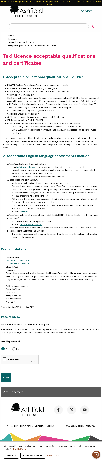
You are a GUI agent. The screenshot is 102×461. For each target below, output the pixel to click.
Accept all (11, 455)
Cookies (50, 426)
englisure (24, 211)
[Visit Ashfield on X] (71, 409)
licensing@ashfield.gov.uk (17, 263)
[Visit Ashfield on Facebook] (58, 409)
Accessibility (12, 426)
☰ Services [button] (85, 11)
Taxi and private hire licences (21, 42)
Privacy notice (26, 426)
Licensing (12, 39)
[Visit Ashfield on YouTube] (84, 409)
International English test (31, 224)
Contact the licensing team (18, 260)
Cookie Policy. (19, 449)
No (17, 349)
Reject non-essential (32, 455)
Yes (7, 349)
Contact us (39, 426)
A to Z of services (13, 392)
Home (11, 35)
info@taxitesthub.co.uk (27, 167)
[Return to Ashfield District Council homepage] (26, 11)
